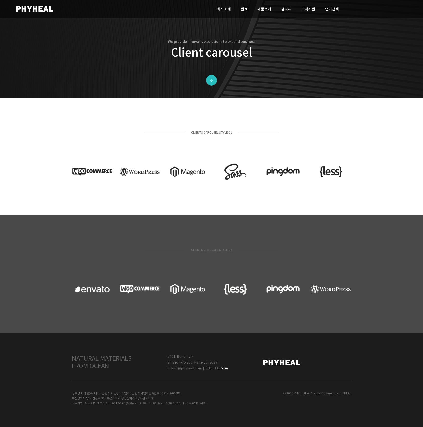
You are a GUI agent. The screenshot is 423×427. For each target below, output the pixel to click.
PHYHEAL (345, 393)
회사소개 (224, 9)
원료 (244, 9)
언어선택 (332, 9)
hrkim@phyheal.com (184, 368)
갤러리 (286, 9)
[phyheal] (34, 9)
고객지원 (308, 9)
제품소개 (264, 9)
